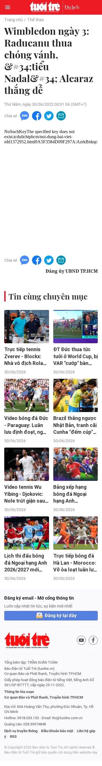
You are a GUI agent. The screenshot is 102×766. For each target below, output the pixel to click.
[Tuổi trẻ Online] (46, 7)
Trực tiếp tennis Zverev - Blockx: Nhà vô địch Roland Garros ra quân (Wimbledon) (26, 363)
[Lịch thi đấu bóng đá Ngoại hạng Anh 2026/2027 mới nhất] (26, 533)
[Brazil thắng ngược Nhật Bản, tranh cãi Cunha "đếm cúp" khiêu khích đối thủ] (75, 395)
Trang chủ (13, 19)
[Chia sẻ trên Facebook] (36, 115)
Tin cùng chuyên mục (48, 296)
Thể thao (35, 19)
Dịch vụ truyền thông (20, 731)
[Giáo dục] (72, 7)
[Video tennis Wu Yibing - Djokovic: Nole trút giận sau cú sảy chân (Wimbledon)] (26, 464)
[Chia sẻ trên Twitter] (49, 115)
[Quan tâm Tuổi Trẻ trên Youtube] (81, 640)
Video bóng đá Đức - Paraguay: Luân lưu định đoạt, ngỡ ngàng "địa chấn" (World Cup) (26, 432)
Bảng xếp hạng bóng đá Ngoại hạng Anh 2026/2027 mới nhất (70, 501)
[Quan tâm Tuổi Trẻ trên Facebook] (93, 640)
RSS (13, 736)
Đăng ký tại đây (60, 615)
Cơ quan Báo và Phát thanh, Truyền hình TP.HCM (43, 697)
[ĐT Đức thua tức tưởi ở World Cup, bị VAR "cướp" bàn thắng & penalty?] (75, 326)
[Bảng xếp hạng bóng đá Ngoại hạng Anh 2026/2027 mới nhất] (75, 464)
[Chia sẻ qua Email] (61, 115)
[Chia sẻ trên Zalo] (24, 115)
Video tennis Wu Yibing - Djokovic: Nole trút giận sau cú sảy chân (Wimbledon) (24, 501)
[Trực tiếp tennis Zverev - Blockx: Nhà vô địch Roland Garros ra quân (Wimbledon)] (26, 326)
